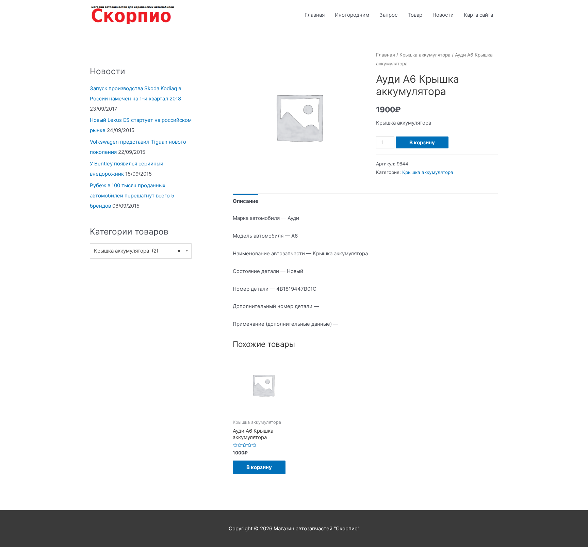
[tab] (245, 201)
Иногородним (352, 15)
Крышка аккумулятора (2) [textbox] (137, 250)
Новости (443, 15)
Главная (315, 15)
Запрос (388, 15)
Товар (415, 15)
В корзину (422, 142)
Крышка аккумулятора (425, 55)
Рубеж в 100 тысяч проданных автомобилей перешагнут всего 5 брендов (132, 195)
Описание (245, 201)
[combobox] (141, 251)
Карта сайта (478, 15)
